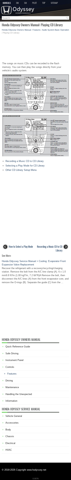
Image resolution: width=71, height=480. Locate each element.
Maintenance (12, 387)
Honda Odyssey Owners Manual (16, 30)
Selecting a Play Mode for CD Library (25, 165)
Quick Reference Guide (17, 346)
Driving (9, 380)
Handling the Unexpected (18, 394)
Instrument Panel (14, 360)
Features (37, 30)
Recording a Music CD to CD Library (24, 161)
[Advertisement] (35, 47)
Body (8, 429)
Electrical (10, 443)
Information (11, 400)
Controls (9, 367)
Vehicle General (13, 416)
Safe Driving (11, 353)
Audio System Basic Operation (55, 30)
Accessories (12, 422)
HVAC (8, 450)
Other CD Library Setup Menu (21, 170)
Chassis (9, 436)
